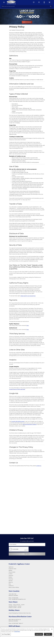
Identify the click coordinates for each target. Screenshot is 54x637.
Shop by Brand (12, 572)
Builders (10, 577)
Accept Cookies (39, 634)
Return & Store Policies (14, 587)
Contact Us (11, 585)
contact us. (38, 465)
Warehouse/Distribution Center (20, 616)
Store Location (14, 591)
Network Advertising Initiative (29, 424)
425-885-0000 (15, 597)
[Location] (39, 2)
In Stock (10, 573)
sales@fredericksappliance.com (19, 599)
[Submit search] (50, 6)
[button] (4, 2)
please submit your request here (28, 295)
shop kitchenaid (27, 22)
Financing (11, 578)
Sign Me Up (27, 553)
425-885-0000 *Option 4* (17, 623)
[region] (27, 632)
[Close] (51, 629)
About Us (11, 582)
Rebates (10, 570)
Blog (10, 583)
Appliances (11, 566)
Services (10, 580)
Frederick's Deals (12, 568)
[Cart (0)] (49, 2)
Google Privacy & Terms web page (17, 389)
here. (27, 325)
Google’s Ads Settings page (17, 421)
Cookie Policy (17, 631)
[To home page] (11, 2)
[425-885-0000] (44, 2)
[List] (33, 2)
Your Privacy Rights (6, 634)
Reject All (48, 634)
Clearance (11, 575)
